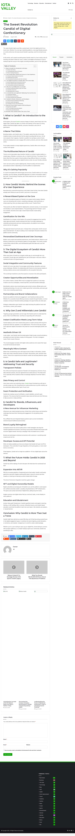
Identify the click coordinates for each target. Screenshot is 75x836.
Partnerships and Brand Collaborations (16, 85)
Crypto (41, 805)
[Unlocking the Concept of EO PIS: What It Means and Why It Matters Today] (10, 645)
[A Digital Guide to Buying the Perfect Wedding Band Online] (57, 235)
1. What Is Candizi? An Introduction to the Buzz (16, 68)
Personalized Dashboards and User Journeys (17, 79)
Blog (40, 787)
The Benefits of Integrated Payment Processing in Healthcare (67, 318)
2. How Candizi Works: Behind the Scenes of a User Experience (20, 74)
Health (9, 18)
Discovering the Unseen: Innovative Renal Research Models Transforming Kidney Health (25, 704)
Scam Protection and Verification (14, 97)
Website (28, 744)
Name (5, 739)
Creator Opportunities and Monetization (15, 83)
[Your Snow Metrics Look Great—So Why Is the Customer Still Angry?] (57, 64)
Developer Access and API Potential (15, 103)
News (40, 803)
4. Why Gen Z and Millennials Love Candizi (15, 86)
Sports (41, 808)
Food (40, 822)
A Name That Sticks (11, 69)
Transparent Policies (11, 94)
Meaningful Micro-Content (13, 91)
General (41, 812)
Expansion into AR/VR (11, 106)
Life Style (41, 782)
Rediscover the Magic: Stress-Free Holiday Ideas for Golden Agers (67, 295)
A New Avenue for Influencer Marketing (15, 100)
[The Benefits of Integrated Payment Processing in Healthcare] (57, 316)
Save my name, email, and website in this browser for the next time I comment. (23, 750)
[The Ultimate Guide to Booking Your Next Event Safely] (57, 74)
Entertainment (48, 3)
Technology (30, 3)
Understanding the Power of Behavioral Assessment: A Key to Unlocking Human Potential (40, 704)
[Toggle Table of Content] (34, 66)
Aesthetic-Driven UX (11, 89)
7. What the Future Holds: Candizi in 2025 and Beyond (18, 105)
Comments (69, 57)
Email (5, 744)
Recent (54, 57)
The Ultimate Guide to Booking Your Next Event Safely (66, 75)
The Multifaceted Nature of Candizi (14, 71)
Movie (40, 819)
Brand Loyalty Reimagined (13, 102)
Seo (40, 824)
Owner (7, 36)
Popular (61, 57)
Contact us (30, 9)
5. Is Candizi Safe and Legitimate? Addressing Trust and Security (20, 92)
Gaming (41, 815)
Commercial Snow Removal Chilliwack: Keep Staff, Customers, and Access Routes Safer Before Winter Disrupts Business (67, 112)
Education (41, 3)
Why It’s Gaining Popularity (13, 72)
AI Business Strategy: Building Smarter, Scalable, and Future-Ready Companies (66, 306)
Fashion (54, 3)
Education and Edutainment (13, 109)
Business (36, 3)
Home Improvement (44, 794)
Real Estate (42, 777)
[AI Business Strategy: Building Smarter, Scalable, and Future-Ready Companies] (57, 304)
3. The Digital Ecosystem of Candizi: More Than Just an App (19, 80)
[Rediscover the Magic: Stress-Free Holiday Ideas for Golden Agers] (57, 294)
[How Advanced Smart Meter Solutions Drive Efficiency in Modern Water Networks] (57, 85)
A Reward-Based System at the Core (15, 76)
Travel (40, 796)
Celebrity (41, 798)
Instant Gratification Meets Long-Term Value (16, 88)
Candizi (18, 121)
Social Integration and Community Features (16, 82)
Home (5, 18)
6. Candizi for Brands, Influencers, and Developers (17, 99)
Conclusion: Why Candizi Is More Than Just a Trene (17, 111)
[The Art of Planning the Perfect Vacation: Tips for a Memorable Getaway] (57, 327)
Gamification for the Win (12, 77)
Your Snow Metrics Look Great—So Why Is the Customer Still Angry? (67, 65)
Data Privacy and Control (12, 95)
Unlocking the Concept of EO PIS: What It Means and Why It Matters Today (9, 703)
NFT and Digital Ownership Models (14, 108)
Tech (40, 789)
